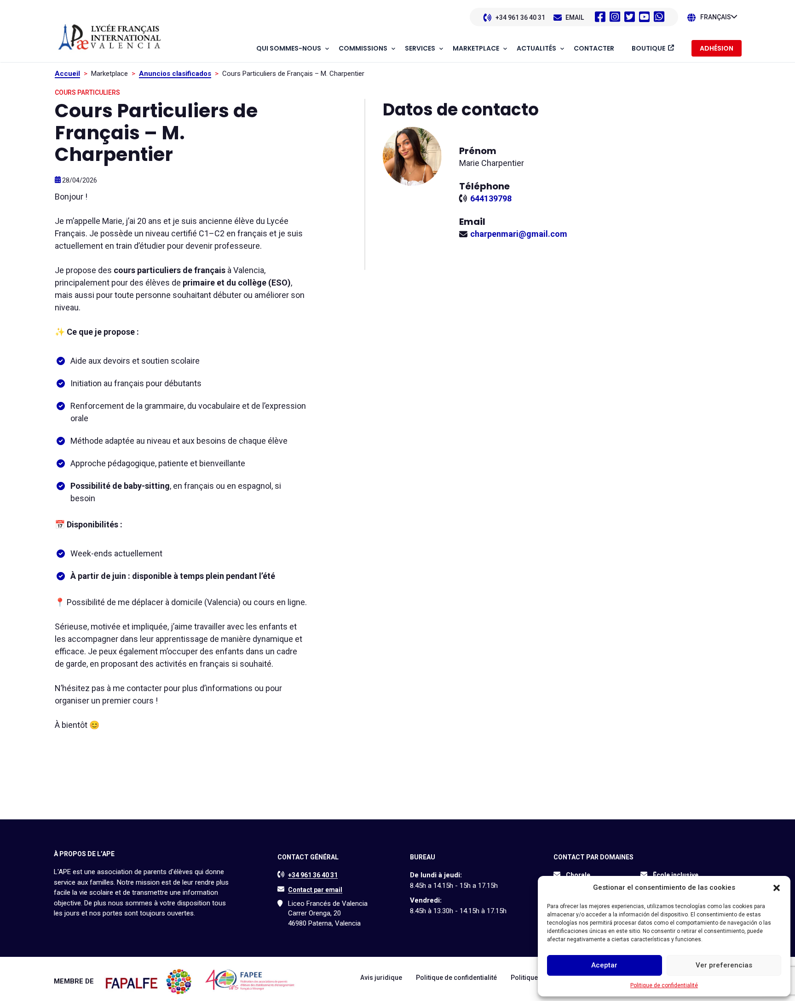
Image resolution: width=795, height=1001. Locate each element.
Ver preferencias (724, 965)
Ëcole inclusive (675, 875)
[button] (776, 887)
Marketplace (476, 49)
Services (420, 49)
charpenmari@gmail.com (518, 234)
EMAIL (574, 17)
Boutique (648, 48)
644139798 (491, 198)
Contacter (594, 49)
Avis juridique (381, 977)
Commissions (363, 49)
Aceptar (604, 965)
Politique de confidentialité (664, 985)
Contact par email (315, 889)
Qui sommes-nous (288, 49)
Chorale (578, 875)
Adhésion (716, 48)
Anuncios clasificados (175, 73)
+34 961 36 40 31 (520, 17)
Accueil (67, 73)
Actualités (536, 49)
